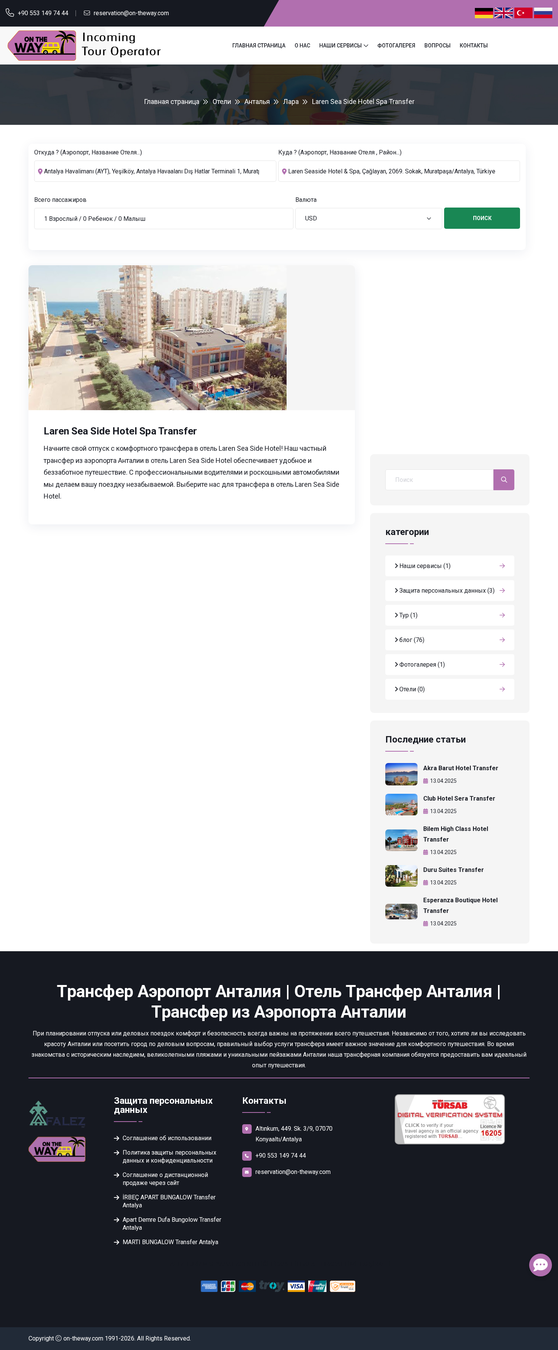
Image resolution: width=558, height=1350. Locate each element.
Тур (408, 615)
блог (411, 640)
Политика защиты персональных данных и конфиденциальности (169, 1156)
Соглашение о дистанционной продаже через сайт (165, 1178)
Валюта (306, 199)
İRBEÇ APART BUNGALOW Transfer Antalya (169, 1201)
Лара (291, 101)
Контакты (474, 45)
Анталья (257, 101)
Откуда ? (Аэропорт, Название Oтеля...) (88, 152)
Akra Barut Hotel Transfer (460, 768)
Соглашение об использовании (167, 1138)
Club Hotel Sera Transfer (459, 798)
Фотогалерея (396, 45)
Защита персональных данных (446, 590)
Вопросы (437, 45)
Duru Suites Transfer (453, 869)
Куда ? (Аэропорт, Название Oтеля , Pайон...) (340, 152)
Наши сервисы (340, 45)
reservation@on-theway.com (131, 13)
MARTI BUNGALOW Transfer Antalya (170, 1242)
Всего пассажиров (60, 199)
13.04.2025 (443, 781)
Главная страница (258, 45)
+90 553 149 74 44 (43, 13)
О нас (302, 45)
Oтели (222, 101)
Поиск (482, 218)
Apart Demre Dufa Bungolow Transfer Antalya (172, 1223)
